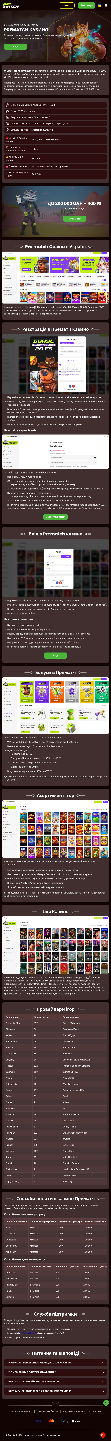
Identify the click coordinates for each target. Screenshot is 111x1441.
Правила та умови (21, 1411)
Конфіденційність (47, 1411)
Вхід (66, 5)
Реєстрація (87, 5)
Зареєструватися (55, 516)
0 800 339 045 (28, 1333)
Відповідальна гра (74, 1411)
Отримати (75, 218)
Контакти (95, 1411)
